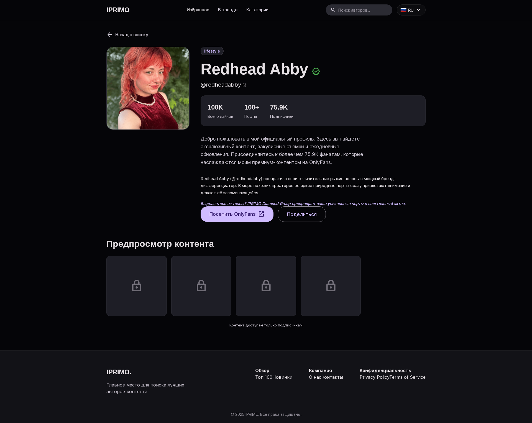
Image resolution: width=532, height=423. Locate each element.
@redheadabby (224, 84)
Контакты (332, 377)
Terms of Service (407, 377)
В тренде (227, 9)
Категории (257, 9)
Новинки (282, 377)
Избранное (198, 9)
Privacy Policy (374, 377)
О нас (315, 377)
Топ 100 (263, 377)
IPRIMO (117, 10)
